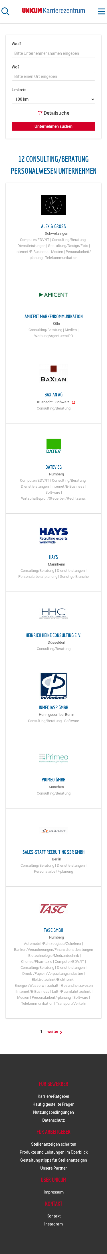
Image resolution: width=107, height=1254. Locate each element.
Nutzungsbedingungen (53, 1112)
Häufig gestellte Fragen (53, 1104)
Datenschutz (53, 1120)
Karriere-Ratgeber (53, 1096)
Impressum (54, 1192)
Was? (16, 43)
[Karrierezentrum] (53, 9)
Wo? (15, 67)
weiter (53, 1031)
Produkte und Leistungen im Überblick (54, 1152)
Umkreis (19, 89)
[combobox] (53, 53)
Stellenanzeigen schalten (53, 1144)
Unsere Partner (53, 1168)
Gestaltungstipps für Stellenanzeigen (53, 1160)
